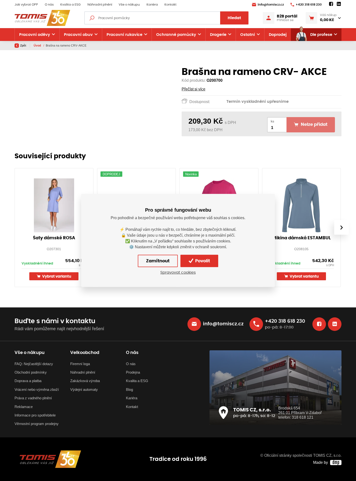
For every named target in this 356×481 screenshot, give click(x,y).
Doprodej (277, 35)
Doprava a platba (28, 381)
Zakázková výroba (85, 381)
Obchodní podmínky (31, 372)
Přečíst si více (193, 89)
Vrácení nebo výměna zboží (37, 389)
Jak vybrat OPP (26, 4)
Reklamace (24, 407)
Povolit (202, 261)
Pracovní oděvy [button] (34, 35)
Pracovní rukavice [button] (124, 35)
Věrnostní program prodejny (37, 424)
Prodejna (133, 372)
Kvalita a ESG (70, 4)
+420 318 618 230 (309, 4)
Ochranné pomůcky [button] (176, 35)
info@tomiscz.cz (271, 4)
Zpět (23, 45)
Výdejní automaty (84, 389)
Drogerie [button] (218, 35)
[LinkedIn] (338, 4)
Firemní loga (80, 364)
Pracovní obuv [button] (78, 35)
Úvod (38, 45)
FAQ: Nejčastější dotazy (34, 364)
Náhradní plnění (99, 4)
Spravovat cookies (178, 272)
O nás (49, 4)
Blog (129, 389)
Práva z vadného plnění (33, 398)
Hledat (234, 18)
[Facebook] (331, 4)
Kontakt (170, 4)
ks (272, 121)
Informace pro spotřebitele (35, 415)
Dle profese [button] (321, 35)
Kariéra (152, 4)
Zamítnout (158, 261)
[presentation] (341, 227)
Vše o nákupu (129, 4)
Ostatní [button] (247, 35)
